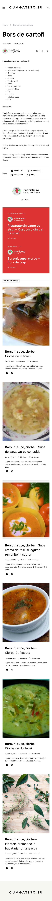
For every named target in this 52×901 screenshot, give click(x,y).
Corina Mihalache (14, 50)
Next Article (14, 246)
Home (5, 25)
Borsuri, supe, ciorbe (23, 25)
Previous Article (18, 213)
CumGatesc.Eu (26, 7)
